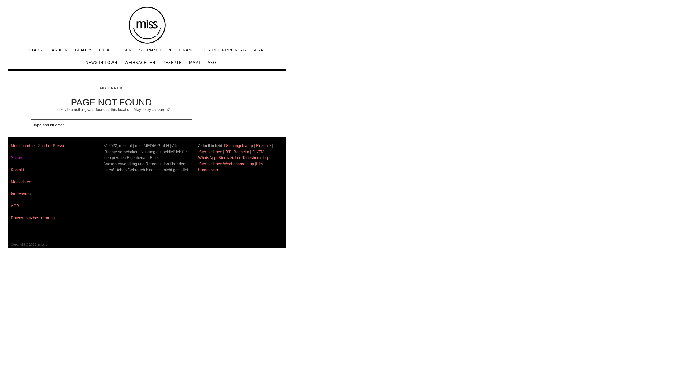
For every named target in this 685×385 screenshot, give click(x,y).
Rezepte (172, 62)
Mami (194, 62)
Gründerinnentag (225, 50)
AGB (15, 205)
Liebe (105, 50)
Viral (260, 50)
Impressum (21, 193)
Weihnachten (140, 62)
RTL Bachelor (237, 151)
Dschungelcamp (238, 145)
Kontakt (17, 169)
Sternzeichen (155, 50)
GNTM (258, 151)
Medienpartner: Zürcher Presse (38, 145)
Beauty (83, 50)
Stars (35, 50)
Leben (125, 50)
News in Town (101, 62)
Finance (188, 50)
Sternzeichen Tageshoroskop (243, 157)
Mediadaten (21, 181)
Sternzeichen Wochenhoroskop (226, 163)
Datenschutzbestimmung (33, 217)
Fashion (59, 50)
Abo (212, 62)
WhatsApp (207, 157)
